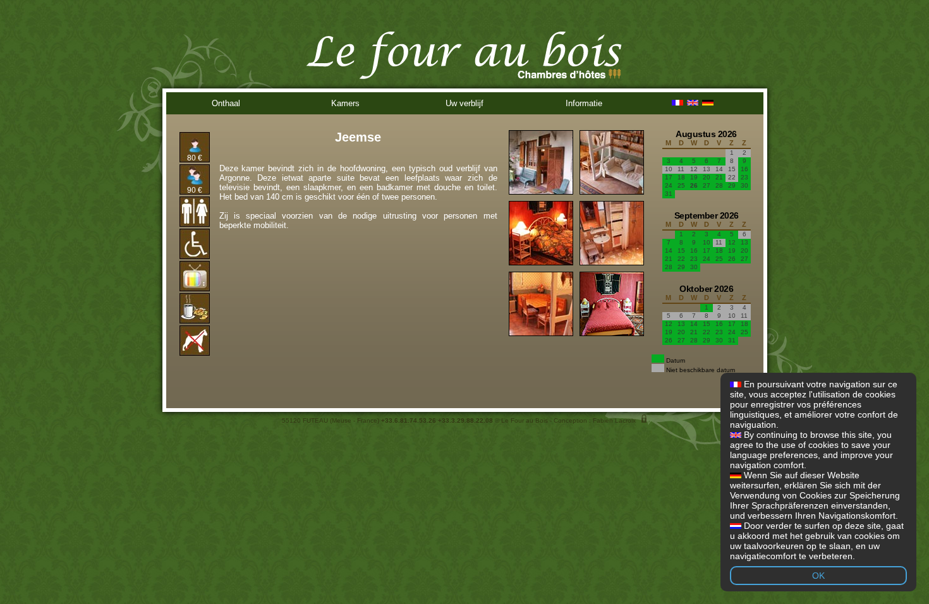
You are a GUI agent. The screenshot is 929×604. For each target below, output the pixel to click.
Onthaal (226, 103)
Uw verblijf (464, 103)
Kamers (345, 103)
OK (818, 576)
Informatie (584, 103)
